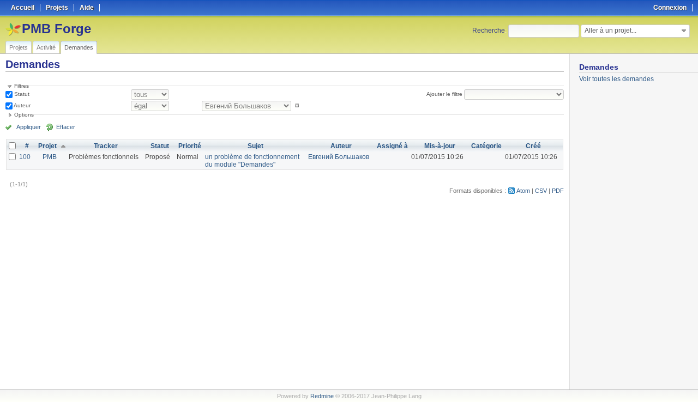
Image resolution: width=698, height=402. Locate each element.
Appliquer (28, 127)
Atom (523, 190)
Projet (47, 146)
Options (24, 115)
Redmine (322, 396)
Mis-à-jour (439, 146)
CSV (541, 190)
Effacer (65, 127)
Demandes (78, 47)
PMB (50, 157)
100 (25, 157)
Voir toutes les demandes (616, 79)
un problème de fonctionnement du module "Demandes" (252, 160)
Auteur (22, 105)
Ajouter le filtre (444, 94)
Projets (18, 47)
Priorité (189, 146)
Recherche (488, 30)
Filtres (21, 86)
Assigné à (392, 146)
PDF (558, 190)
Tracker (106, 146)
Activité (46, 47)
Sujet (255, 146)
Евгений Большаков (338, 157)
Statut (21, 94)
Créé (533, 146)
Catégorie (486, 146)
